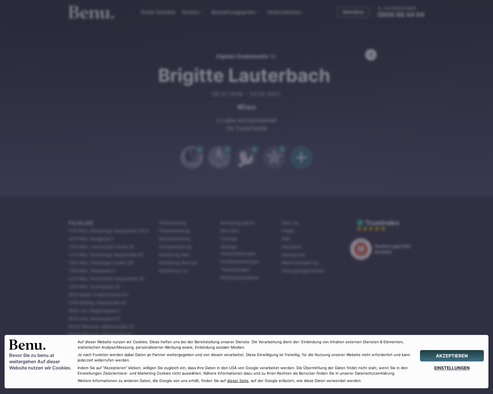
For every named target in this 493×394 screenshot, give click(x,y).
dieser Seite (237, 381)
